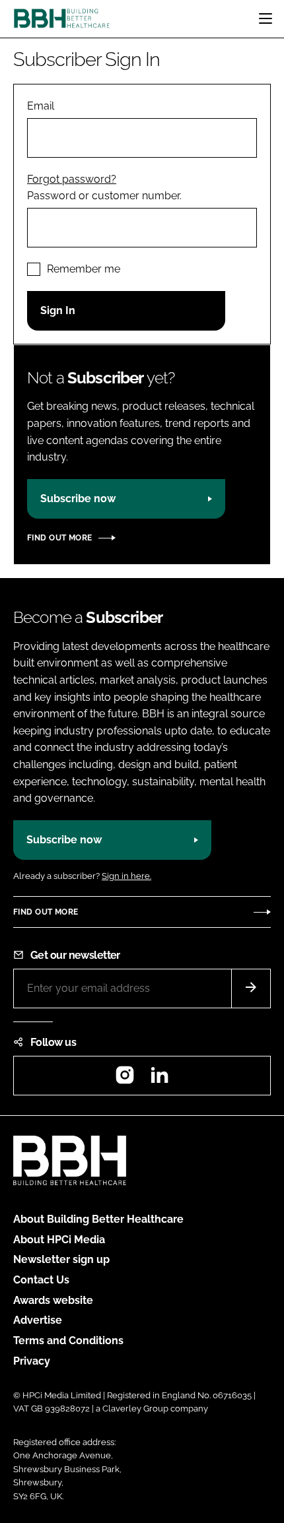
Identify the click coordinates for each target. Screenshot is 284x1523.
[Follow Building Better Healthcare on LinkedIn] (159, 1079)
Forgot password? (71, 179)
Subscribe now (78, 498)
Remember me (83, 269)
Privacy (31, 1361)
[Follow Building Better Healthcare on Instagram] (124, 1079)
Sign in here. (126, 876)
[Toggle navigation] (265, 18)
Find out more (59, 537)
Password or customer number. (104, 195)
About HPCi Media (59, 1239)
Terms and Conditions (68, 1340)
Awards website (53, 1300)
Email (40, 106)
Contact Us (41, 1280)
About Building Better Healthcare (98, 1219)
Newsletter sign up (61, 1259)
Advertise (37, 1320)
